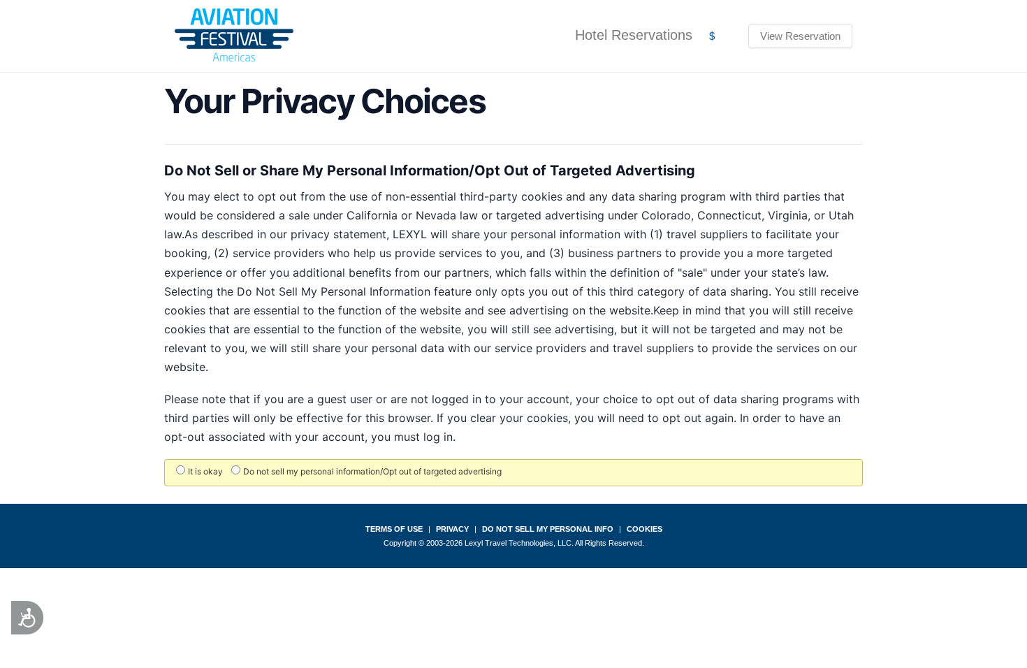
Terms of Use (394, 529)
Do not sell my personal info (547, 529)
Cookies (644, 529)
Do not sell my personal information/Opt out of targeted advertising (372, 471)
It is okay (205, 471)
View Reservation (800, 36)
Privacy (452, 529)
